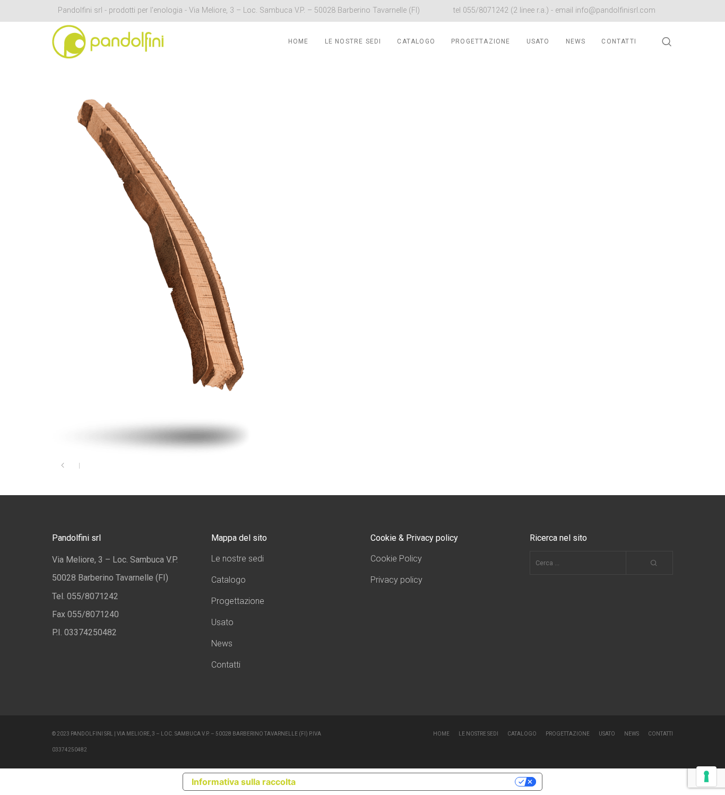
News (221, 643)
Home (441, 734)
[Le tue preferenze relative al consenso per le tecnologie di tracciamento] (706, 776)
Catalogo (228, 580)
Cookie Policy (396, 559)
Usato (222, 622)
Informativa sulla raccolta (244, 781)
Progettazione (237, 601)
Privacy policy (396, 580)
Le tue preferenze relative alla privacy (410, 781)
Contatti (225, 665)
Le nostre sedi (237, 559)
